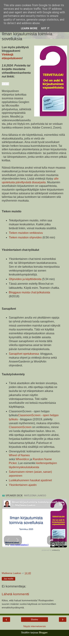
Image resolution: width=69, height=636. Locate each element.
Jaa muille (8, 579)
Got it (45, 28)
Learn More (29, 28)
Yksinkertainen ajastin (23, 484)
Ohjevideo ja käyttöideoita (25, 279)
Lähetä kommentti (15, 594)
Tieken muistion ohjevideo (25, 237)
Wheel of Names (19, 455)
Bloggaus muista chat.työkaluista (29, 292)
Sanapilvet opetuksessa (24, 353)
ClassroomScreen (20, 427)
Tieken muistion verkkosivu (26, 232)
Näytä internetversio (34, 626)
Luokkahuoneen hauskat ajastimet (30, 480)
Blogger (43, 632)
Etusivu (34, 619)
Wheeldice (22, 459)
